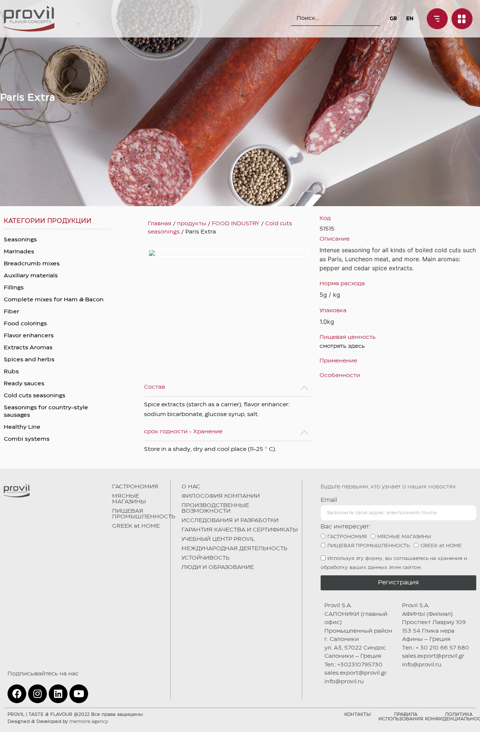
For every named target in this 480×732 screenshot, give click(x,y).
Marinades (19, 251)
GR (393, 18)
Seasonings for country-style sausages (46, 411)
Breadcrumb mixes (32, 263)
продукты (191, 223)
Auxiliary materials (31, 275)
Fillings (14, 287)
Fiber (11, 311)
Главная (159, 223)
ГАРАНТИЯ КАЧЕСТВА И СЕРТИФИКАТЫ (240, 530)
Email (329, 500)
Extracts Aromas (28, 347)
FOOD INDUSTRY (236, 223)
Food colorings (25, 323)
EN (410, 18)
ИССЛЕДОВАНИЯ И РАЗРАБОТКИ (230, 520)
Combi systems (27, 439)
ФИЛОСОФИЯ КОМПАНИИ (221, 496)
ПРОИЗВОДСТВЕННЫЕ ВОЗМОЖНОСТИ (215, 508)
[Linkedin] (58, 693)
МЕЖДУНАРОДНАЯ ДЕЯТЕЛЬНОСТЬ (234, 548)
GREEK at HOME (136, 526)
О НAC (191, 486)
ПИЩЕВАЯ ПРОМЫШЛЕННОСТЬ (143, 514)
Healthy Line (22, 427)
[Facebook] (17, 693)
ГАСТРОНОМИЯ (135, 486)
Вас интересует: (346, 527)
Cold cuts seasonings (34, 395)
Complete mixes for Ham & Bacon (54, 299)
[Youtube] (78, 693)
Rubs (11, 371)
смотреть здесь (342, 346)
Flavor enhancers (29, 335)
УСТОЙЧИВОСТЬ (206, 558)
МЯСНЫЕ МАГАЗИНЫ (129, 499)
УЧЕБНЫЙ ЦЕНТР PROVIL (218, 539)
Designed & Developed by (58, 722)
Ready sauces (24, 383)
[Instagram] (37, 693)
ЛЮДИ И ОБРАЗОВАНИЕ (218, 567)
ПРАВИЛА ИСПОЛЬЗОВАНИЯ (400, 717)
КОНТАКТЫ (357, 715)
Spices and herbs (29, 359)
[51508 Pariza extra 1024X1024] (228, 253)
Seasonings (20, 240)
